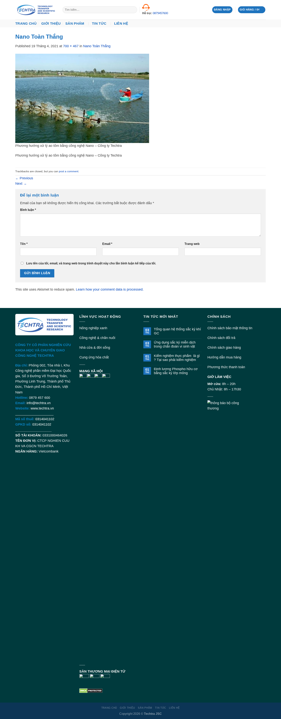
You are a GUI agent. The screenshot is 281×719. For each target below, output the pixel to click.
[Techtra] (36, 9)
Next (21, 183)
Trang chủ (26, 23)
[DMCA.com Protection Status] (90, 690)
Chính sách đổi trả (221, 338)
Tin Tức (99, 23)
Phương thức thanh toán (226, 367)
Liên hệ (121, 23)
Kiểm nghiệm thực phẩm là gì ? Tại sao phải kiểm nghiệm (177, 358)
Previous (24, 178)
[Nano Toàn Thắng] (82, 98)
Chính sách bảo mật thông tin (229, 328)
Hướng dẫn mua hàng (224, 357)
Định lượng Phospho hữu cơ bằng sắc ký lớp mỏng (176, 371)
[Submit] (132, 9)
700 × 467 (71, 46)
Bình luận (28, 209)
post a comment (68, 171)
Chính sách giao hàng (224, 347)
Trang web (192, 243)
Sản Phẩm (74, 23)
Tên (24, 243)
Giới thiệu (51, 23)
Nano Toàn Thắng (96, 46)
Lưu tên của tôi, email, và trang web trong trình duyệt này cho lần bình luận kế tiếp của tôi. (91, 263)
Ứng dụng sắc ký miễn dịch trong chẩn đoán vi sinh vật (175, 344)
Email (107, 243)
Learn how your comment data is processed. (110, 289)
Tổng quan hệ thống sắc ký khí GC (177, 331)
